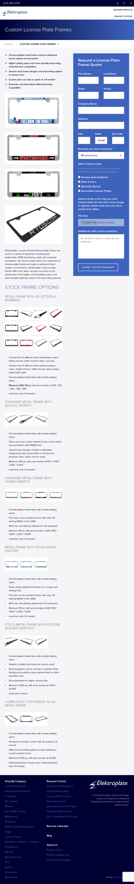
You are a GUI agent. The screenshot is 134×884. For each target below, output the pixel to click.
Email (81, 88)
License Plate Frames (59, 796)
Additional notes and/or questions (98, 231)
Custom (9, 44)
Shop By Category (15, 781)
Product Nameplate (58, 791)
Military (9, 806)
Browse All (11, 877)
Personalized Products (17, 791)
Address (83, 119)
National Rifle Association (19, 826)
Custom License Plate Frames (38, 44)
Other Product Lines (89, 164)
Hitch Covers (88, 182)
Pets (7, 862)
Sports (8, 867)
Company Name (87, 103)
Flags (8, 831)
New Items (11, 872)
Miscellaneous (13, 857)
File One (83, 215)
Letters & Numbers (15, 786)
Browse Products (123, 10)
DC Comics (11, 801)
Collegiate (11, 796)
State (98, 134)
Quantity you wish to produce (95, 149)
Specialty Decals (90, 186)
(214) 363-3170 (11, 3)
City (80, 134)
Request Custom (123, 16)
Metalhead (11, 816)
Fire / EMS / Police (15, 811)
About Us (52, 845)
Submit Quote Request (98, 267)
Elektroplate (15, 13)
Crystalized (11, 847)
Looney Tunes (13, 836)
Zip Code (117, 134)
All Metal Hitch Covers (59, 811)
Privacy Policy (54, 850)
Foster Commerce (121, 877)
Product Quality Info (58, 855)
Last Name (110, 73)
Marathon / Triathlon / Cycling (22, 842)
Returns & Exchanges (59, 860)
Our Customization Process (62, 816)
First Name (84, 73)
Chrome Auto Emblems (94, 177)
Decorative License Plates (96, 191)
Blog (49, 835)
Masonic (9, 852)
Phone (107, 88)
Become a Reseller (58, 826)
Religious (10, 821)
